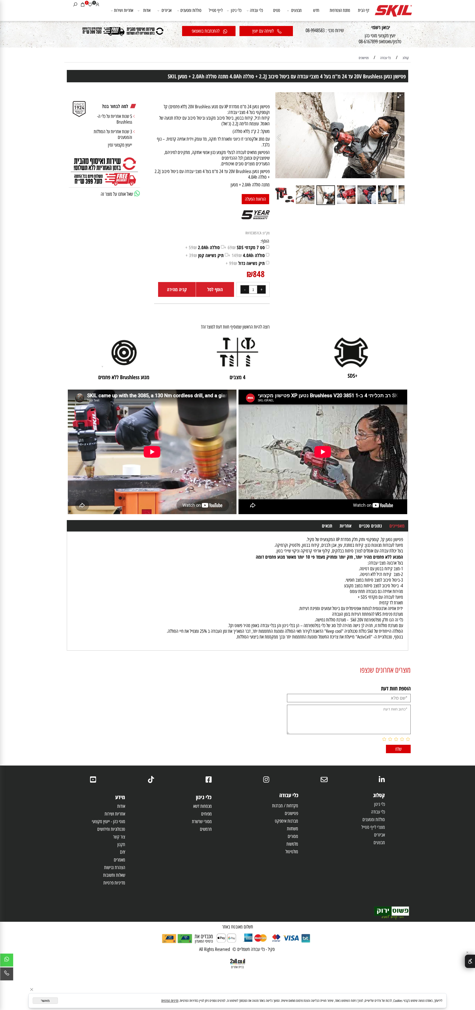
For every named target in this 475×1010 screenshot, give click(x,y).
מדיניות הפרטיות (169, 1001)
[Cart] (82, 4)
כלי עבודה (256, 10)
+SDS (351, 375)
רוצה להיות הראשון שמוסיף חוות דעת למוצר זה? (235, 327)
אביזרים (167, 10)
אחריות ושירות (123, 10)
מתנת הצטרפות (340, 10)
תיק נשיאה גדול (245, 263)
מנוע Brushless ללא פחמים (123, 377)
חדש (316, 10)
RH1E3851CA (253, 233)
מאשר (45, 1001)
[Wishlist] (90, 4)
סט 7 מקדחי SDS (244, 247)
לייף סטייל (216, 10)
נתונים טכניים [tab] (370, 526)
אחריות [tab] (346, 526)
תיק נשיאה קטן (205, 255)
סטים (276, 10)
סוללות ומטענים (190, 10)
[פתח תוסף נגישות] (470, 961)
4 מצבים (237, 377)
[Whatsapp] (6, 961)
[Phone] (6, 975)
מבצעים (296, 10)
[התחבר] (97, 4)
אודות (147, 10)
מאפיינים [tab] (396, 526)
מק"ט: (266, 233)
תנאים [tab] (327, 526)
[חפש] (75, 4)
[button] (280, 138)
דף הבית (363, 10)
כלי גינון (236, 10)
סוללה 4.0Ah (246, 255)
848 (259, 274)
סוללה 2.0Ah (202, 247)
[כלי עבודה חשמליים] (393, 8)
